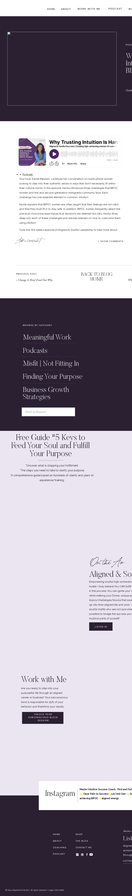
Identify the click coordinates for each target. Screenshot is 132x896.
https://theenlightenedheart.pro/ (41, 346)
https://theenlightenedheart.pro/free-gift (63, 369)
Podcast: (28, 174)
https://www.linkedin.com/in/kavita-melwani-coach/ (54, 395)
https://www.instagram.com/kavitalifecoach (49, 386)
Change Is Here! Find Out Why (35, 280)
